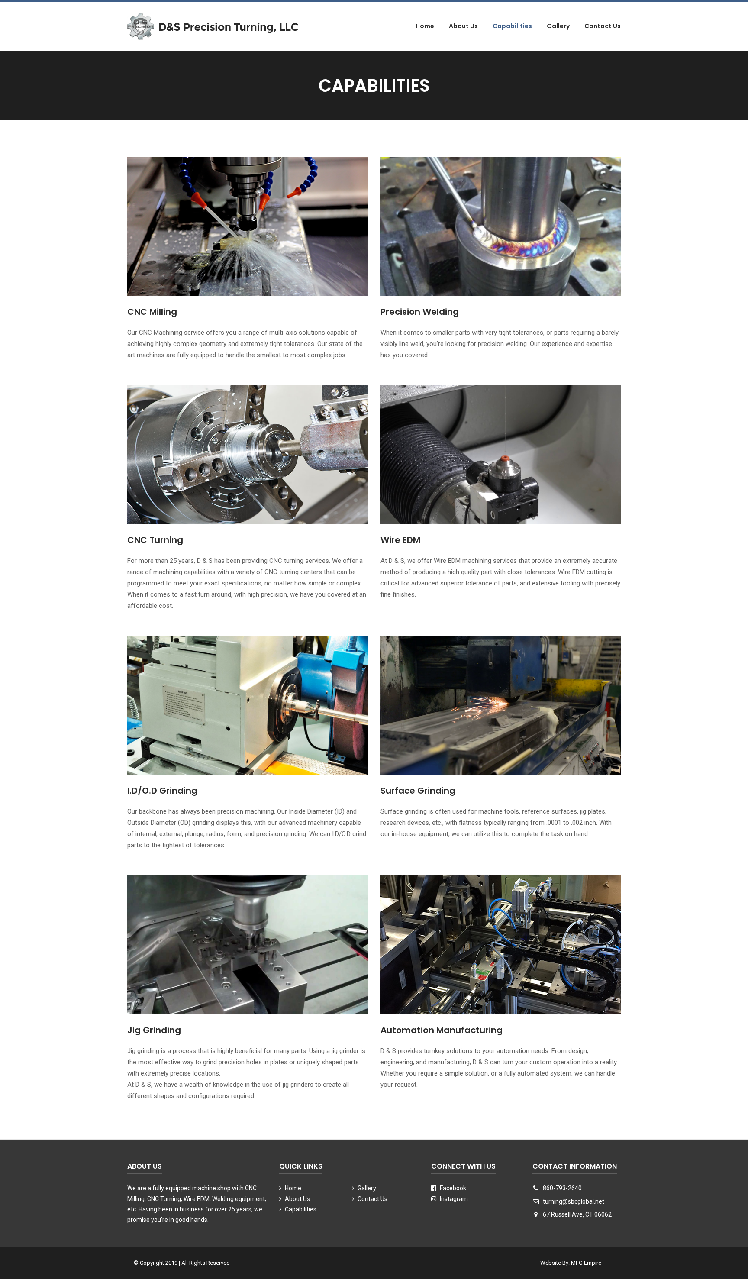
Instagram (453, 1198)
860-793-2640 (562, 1188)
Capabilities (512, 26)
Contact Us (602, 26)
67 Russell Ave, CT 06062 (577, 1214)
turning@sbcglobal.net (573, 1201)
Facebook (452, 1188)
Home (425, 26)
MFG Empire (586, 1263)
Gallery (558, 26)
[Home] (212, 26)
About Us (463, 26)
